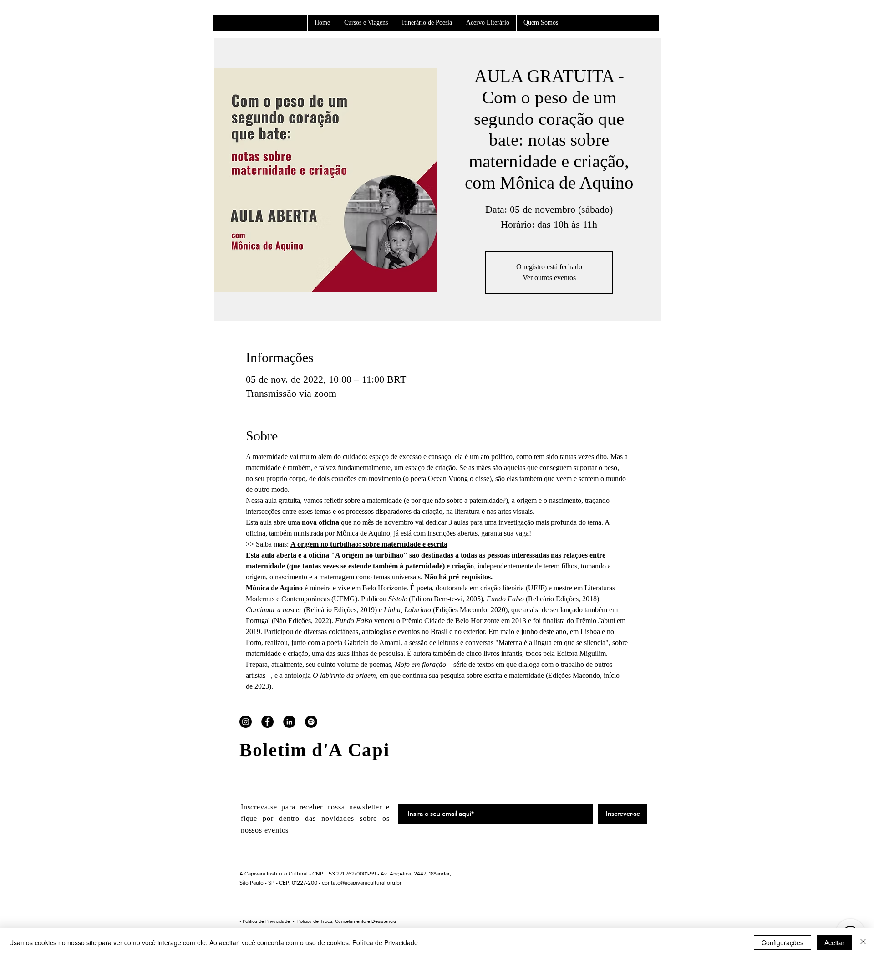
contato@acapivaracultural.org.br (361, 883)
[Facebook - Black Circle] (267, 722)
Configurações (782, 942)
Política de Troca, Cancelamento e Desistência (346, 921)
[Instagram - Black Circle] (245, 722)
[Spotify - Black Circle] (311, 722)
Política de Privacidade (266, 921)
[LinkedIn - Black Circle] (289, 722)
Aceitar (834, 942)
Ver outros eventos (549, 277)
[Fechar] (863, 942)
